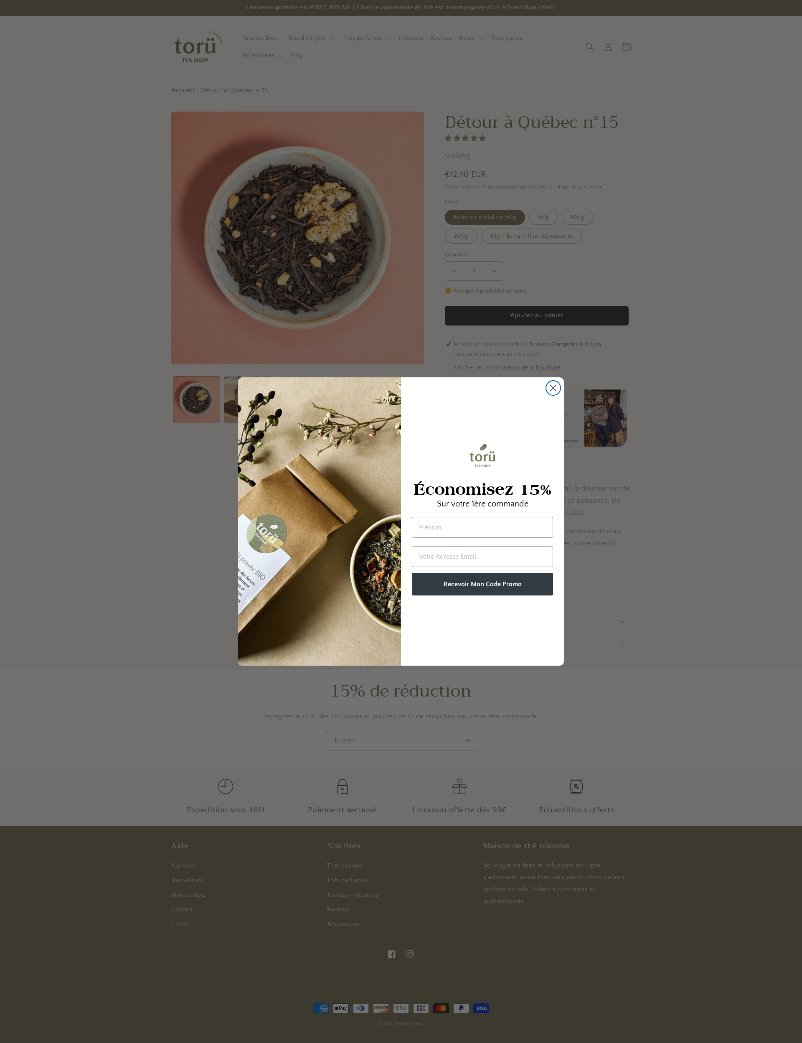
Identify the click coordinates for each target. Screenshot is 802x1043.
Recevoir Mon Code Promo (483, 584)
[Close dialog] (553, 388)
